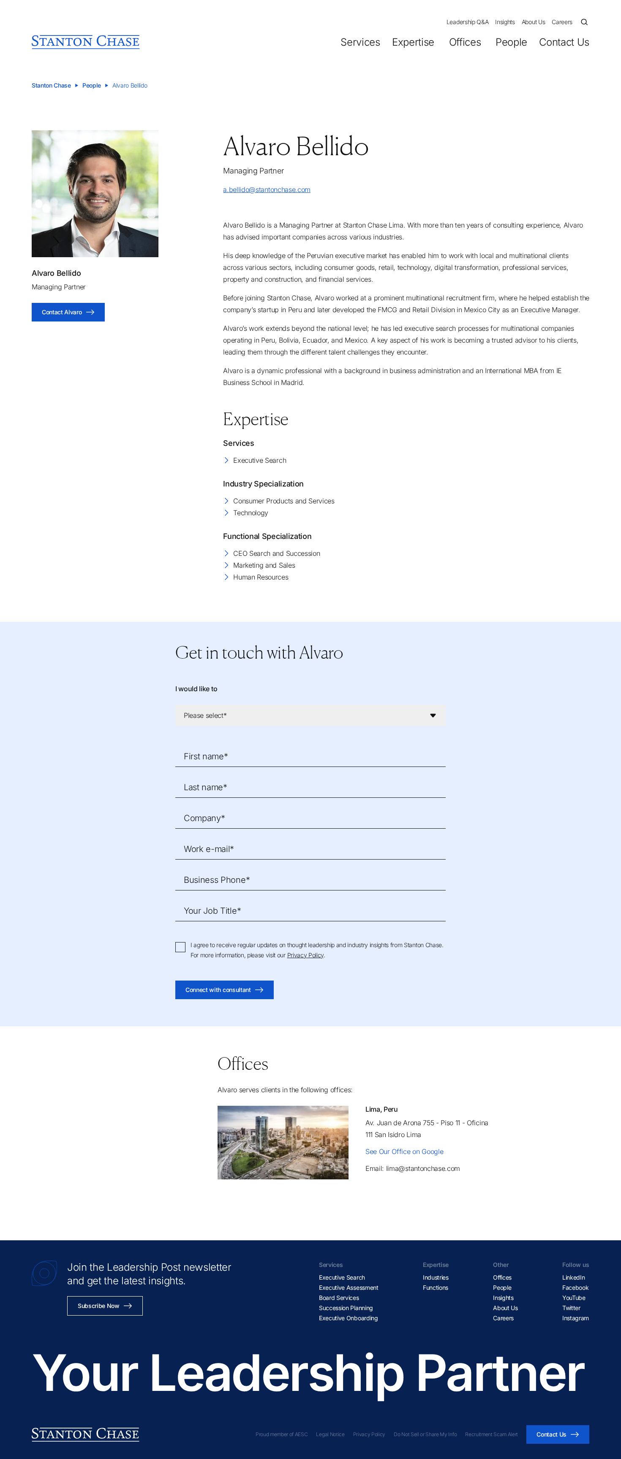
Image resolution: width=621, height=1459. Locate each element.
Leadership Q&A (468, 21)
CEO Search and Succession (276, 553)
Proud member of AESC (282, 1434)
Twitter (571, 1307)
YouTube (574, 1297)
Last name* (205, 787)
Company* (204, 818)
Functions (435, 1287)
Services (360, 42)
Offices (465, 42)
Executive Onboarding (348, 1318)
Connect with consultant (218, 989)
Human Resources (260, 577)
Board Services (339, 1297)
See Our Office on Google (404, 1151)
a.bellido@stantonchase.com (266, 189)
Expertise (413, 42)
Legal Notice (330, 1434)
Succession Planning (346, 1307)
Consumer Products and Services (283, 501)
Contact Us (564, 42)
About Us (533, 21)
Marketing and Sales (264, 565)
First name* (206, 756)
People (511, 42)
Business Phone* (217, 880)
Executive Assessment (349, 1287)
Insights (505, 21)
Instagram (575, 1318)
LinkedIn (573, 1277)
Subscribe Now (99, 1305)
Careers (562, 21)
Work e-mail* (209, 849)
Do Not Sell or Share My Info (425, 1434)
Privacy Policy (305, 955)
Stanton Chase (51, 85)
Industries (436, 1277)
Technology (250, 512)
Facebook (575, 1287)
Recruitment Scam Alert (491, 1434)
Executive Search (259, 460)
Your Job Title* (212, 911)
